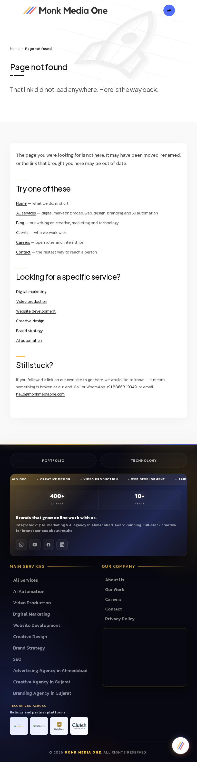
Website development (36, 311)
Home (14, 48)
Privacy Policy (120, 618)
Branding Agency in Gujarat (42, 693)
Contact (23, 252)
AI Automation (28, 591)
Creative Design (30, 636)
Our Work (114, 589)
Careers (23, 242)
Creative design (30, 321)
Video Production (32, 602)
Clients (22, 232)
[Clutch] (79, 726)
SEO (17, 659)
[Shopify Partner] (39, 726)
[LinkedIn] (62, 544)
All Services (25, 580)
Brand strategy (29, 330)
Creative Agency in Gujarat (42, 681)
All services (26, 213)
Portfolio (53, 460)
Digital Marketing (31, 613)
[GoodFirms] (59, 726)
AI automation (29, 340)
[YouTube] (35, 544)
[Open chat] (180, 745)
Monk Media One (83, 752)
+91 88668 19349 (121, 387)
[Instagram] (21, 544)
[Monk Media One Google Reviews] (19, 726)
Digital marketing (31, 291)
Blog (20, 223)
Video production (31, 301)
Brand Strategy (29, 647)
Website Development (36, 625)
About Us (114, 579)
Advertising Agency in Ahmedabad (50, 670)
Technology (144, 460)
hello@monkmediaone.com (40, 394)
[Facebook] (48, 544)
